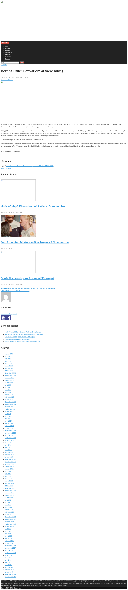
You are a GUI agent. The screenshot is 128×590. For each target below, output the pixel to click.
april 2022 (8, 478)
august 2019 (9, 555)
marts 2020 (9, 538)
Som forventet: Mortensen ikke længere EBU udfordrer (35, 242)
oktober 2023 (9, 435)
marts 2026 (9, 366)
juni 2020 (8, 531)
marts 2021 (9, 510)
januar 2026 (9, 371)
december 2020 (10, 517)
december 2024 (10, 402)
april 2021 (8, 507)
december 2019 (10, 545)
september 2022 (10, 466)
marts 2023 (9, 452)
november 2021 (10, 490)
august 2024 (9, 411)
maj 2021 (8, 505)
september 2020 (10, 524)
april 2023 (8, 450)
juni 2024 (8, 416)
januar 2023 (9, 457)
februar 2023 (9, 454)
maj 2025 (8, 390)
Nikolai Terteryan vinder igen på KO (17, 339)
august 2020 (9, 526)
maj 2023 (8, 447)
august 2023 (9, 440)
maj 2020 (8, 533)
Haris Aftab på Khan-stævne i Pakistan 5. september (33, 206)
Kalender (8, 57)
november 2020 (10, 519)
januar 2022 (9, 486)
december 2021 (10, 488)
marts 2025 (9, 394)
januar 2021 (9, 514)
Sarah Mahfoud (40, 166)
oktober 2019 (9, 550)
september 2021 (10, 495)
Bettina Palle (21, 166)
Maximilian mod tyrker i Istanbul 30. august (27, 278)
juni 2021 (8, 502)
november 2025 (10, 375)
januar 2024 (9, 428)
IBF (33, 166)
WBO (52, 166)
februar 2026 (9, 368)
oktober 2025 (9, 378)
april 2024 (8, 421)
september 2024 (10, 409)
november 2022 (10, 462)
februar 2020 (9, 541)
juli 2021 (8, 500)
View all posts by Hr (9, 314)
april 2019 (8, 565)
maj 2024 (8, 418)
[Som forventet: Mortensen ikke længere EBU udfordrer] (18, 236)
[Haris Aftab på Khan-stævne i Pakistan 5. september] (18, 200)
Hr (28, 77)
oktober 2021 (9, 493)
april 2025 (8, 392)
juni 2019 (8, 560)
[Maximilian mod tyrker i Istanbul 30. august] (18, 272)
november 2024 (10, 404)
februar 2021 (9, 512)
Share (3, 80)
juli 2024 (8, 414)
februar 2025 (9, 397)
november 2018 (10, 577)
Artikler (7, 54)
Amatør (7, 50)
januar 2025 (9, 399)
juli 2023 (8, 442)
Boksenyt (17, 588)
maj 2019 (8, 562)
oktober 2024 (9, 406)
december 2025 (10, 373)
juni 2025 (8, 387)
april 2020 (8, 536)
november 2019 (10, 548)
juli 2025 (8, 385)
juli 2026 (8, 356)
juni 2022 (8, 474)
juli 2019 (8, 557)
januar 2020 (9, 543)
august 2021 (9, 498)
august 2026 (9, 354)
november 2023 (10, 433)
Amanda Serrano (11, 166)
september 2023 (10, 438)
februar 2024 (9, 426)
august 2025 (9, 383)
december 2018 (10, 574)
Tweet (7, 80)
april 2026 (8, 363)
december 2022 (10, 459)
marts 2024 (9, 423)
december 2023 (10, 430)
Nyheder (7, 48)
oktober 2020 (9, 522)
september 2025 (10, 380)
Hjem (6, 46)
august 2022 (9, 469)
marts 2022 (9, 481)
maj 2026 (8, 361)
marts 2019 (9, 567)
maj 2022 (8, 476)
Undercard (8, 52)
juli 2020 (8, 529)
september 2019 (10, 553)
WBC (48, 166)
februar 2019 (9, 569)
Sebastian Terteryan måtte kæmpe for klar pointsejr (23, 341)
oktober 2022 (9, 464)
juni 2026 (8, 359)
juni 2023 (8, 445)
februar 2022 (9, 483)
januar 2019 (9, 572)
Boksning (29, 166)
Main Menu (5, 42)
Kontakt (7, 59)
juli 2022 (8, 471)
